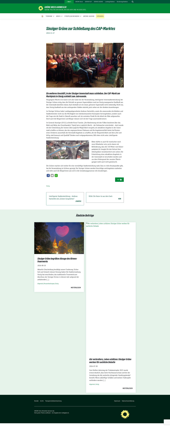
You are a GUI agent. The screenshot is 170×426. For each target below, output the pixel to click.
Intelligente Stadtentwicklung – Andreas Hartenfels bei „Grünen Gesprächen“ (65, 198)
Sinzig (48, 186)
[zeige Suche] (132, 1)
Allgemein (40, 283)
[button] (48, 175)
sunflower (48, 413)
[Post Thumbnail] (59, 238)
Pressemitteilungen (49, 283)
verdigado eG (65, 413)
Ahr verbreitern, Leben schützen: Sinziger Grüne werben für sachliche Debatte (110, 360)
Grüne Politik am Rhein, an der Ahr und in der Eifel (65, 10)
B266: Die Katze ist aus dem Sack (105, 197)
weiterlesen (76, 288)
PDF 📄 (119, 179)
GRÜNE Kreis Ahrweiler (55, 7)
